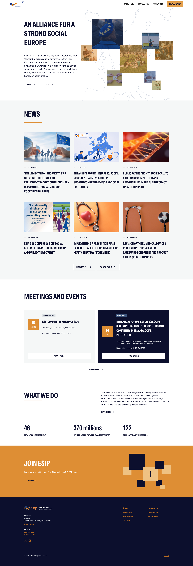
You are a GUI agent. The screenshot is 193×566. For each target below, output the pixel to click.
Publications (158, 4)
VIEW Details (59, 356)
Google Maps (29, 524)
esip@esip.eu (29, 532)
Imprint (166, 556)
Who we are (129, 4)
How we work (143, 4)
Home (125, 508)
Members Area (175, 4)
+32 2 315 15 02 (29, 534)
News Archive (153, 508)
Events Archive (153, 512)
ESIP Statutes (153, 516)
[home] (17, 4)
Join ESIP (126, 520)
